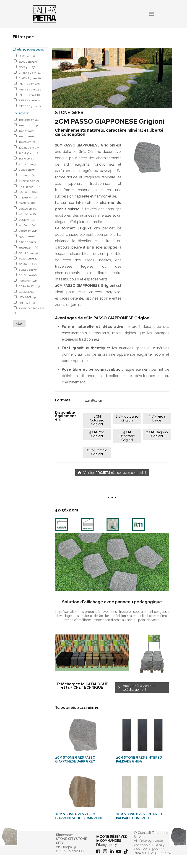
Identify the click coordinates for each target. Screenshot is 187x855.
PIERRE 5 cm (29, 100)
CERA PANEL (29, 286)
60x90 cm (27, 264)
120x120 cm (29, 147)
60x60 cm (28, 258)
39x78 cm (27, 203)
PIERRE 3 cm (29, 95)
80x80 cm (27, 275)
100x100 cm (29, 119)
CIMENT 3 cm (30, 78)
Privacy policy (106, 845)
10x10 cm (26, 131)
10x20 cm (27, 142)
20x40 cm (27, 175)
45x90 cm (26, 236)
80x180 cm (27, 269)
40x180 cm (27, 214)
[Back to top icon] (165, 845)
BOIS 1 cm (27, 56)
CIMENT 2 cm (30, 72)
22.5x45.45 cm (29, 186)
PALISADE (27, 303)
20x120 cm (27, 164)
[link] (148, 157)
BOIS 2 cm (28, 61)
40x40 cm (26, 219)
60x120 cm (28, 253)
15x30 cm (26, 158)
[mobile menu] (152, 14)
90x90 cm (27, 280)
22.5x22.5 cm (29, 180)
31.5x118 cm (27, 197)
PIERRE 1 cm (29, 83)
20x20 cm (27, 169)
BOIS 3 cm (27, 67)
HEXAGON (27, 297)
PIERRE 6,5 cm (30, 106)
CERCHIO (26, 291)
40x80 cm (27, 230)
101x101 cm (28, 125)
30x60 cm (27, 192)
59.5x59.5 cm (28, 247)
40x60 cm (27, 225)
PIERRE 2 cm (30, 89)
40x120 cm (28, 208)
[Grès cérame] (45, 13)
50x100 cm (27, 242)
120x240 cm (28, 153)
